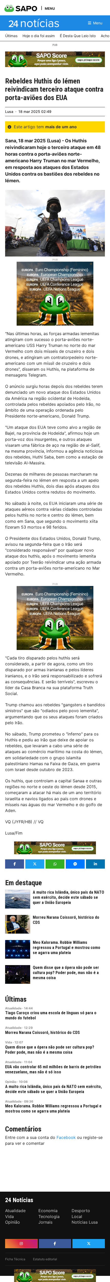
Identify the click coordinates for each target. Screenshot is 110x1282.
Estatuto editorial (45, 1259)
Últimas (16, 999)
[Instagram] (21, 1243)
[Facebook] (55, 1243)
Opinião (10, 1082)
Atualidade (13, 1008)
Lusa (9, 111)
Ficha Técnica (15, 1259)
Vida (8, 1042)
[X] (88, 1243)
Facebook (66, 1137)
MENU (50, 8)
